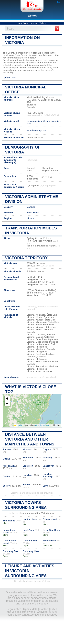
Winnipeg (48, 457)
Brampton (28, 466)
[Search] (57, 28)
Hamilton (27, 475)
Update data (9, 77)
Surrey (6, 486)
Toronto (7, 449)
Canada (31, 207)
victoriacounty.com (36, 130)
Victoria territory (26, 258)
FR (62, 2)
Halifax (27, 484)
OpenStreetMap (42, 425)
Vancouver (48, 466)
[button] (7, 398)
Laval (45, 486)
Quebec (7, 476)
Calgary (47, 449)
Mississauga (9, 466)
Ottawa (6, 459)
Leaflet (19, 425)
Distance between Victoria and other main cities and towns (29, 439)
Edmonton (28, 457)
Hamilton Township (48, 475)
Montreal (27, 449)
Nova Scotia (23, 23)
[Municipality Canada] (32, 6)
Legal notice (14, 609)
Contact (43, 609)
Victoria (32, 15)
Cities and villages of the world (32, 610)
